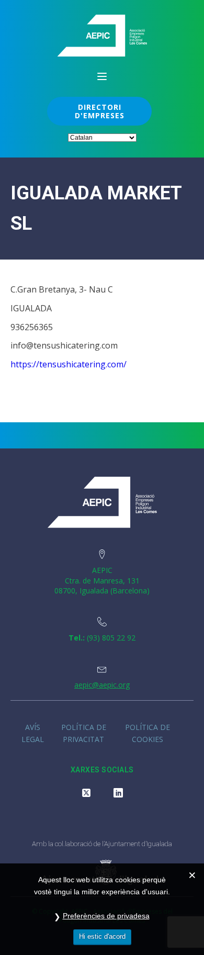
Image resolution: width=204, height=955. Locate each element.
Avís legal (32, 733)
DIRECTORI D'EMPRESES (99, 111)
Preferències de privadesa (106, 916)
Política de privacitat (83, 733)
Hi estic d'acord (102, 936)
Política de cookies (147, 733)
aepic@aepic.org (102, 685)
